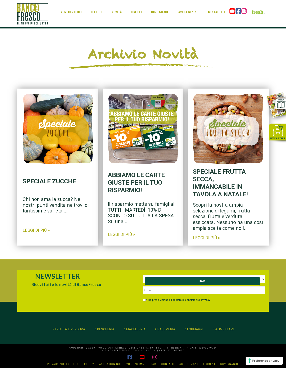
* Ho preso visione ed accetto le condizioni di (178, 300)
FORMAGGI (195, 329)
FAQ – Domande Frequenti (197, 364)
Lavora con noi (109, 364)
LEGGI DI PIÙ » (36, 230)
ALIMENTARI (224, 329)
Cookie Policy (83, 364)
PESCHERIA (106, 329)
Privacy (205, 300)
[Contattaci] (217, 5)
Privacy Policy (58, 364)
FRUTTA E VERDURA (70, 329)
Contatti (167, 364)
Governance (229, 364)
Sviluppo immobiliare (141, 364)
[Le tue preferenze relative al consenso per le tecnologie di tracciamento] (264, 361)
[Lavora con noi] (188, 5)
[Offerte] (96, 5)
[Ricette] (136, 5)
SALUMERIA (166, 329)
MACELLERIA (136, 329)
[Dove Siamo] (159, 5)
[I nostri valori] (70, 5)
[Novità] (116, 5)
